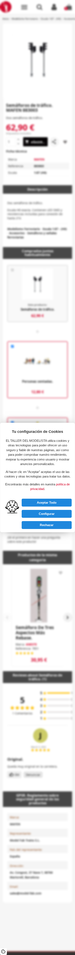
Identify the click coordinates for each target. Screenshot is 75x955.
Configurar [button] (47, 513)
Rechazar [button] (47, 525)
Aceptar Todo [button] (46, 502)
